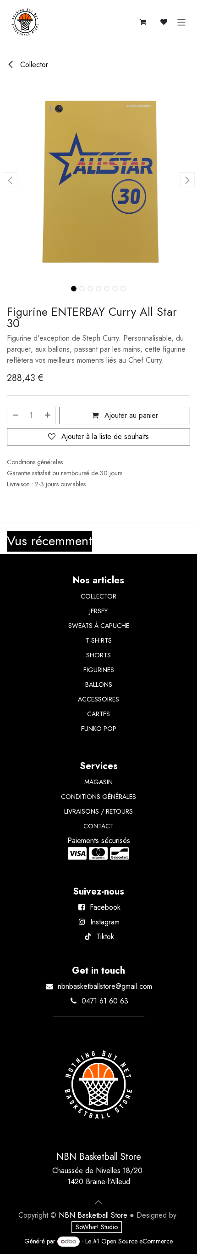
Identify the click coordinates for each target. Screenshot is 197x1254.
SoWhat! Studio (97, 1226)
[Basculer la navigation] (182, 22)
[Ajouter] (48, 415)
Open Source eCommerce (137, 1241)
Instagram (105, 922)
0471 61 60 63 (105, 1001)
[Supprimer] (15, 415)
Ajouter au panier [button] (130, 415)
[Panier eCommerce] (143, 22)
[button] (10, 179)
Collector (33, 64)
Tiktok (105, 936)
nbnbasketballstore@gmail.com (105, 986)
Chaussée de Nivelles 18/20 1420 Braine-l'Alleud (98, 1176)
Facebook (105, 907)
